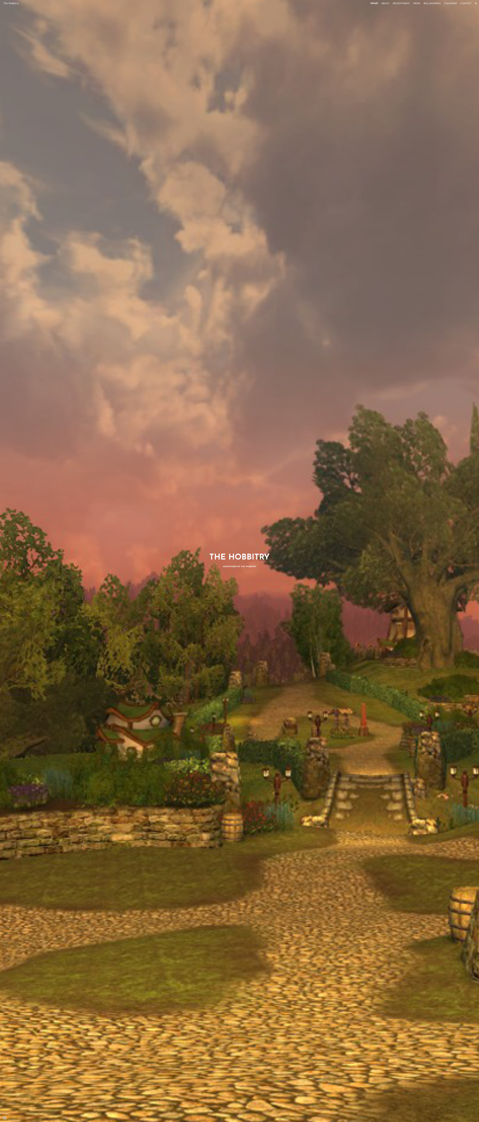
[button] (476, 3)
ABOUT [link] (385, 3)
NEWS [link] (416, 3)
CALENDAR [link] (450, 3)
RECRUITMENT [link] (401, 3)
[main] (239, 561)
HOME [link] (374, 3)
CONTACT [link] (466, 3)
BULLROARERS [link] (432, 3)
